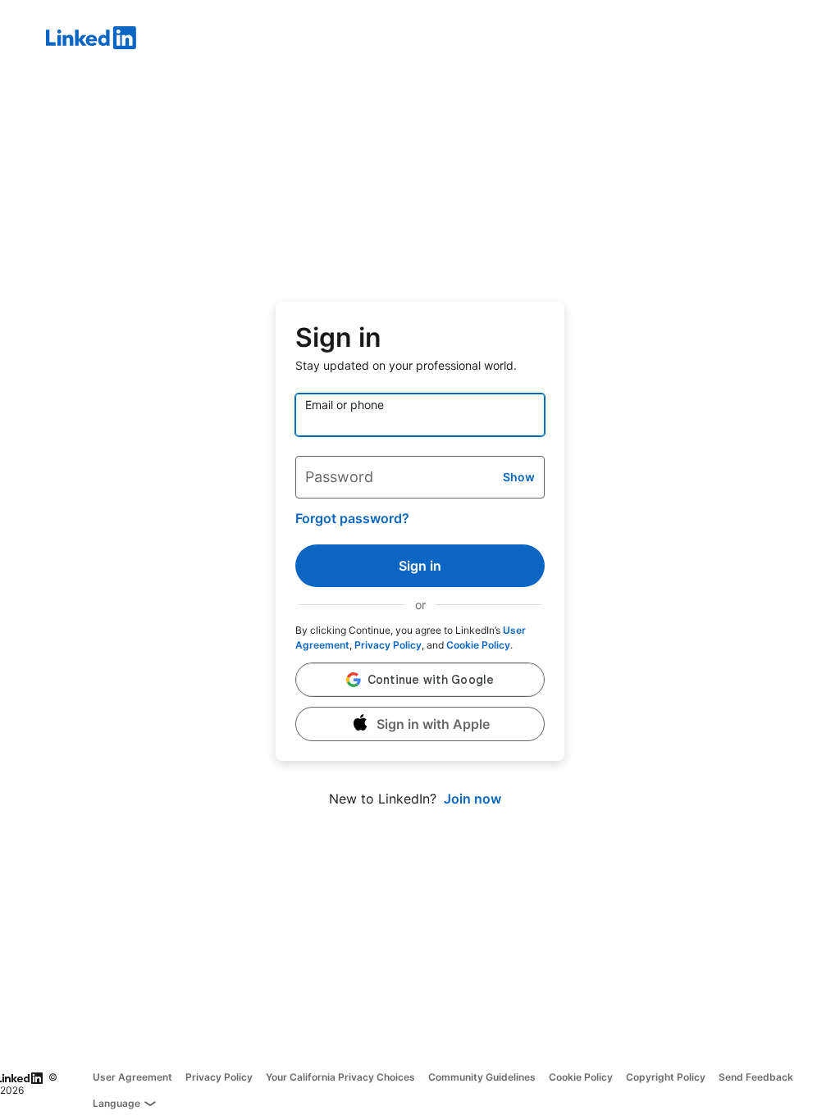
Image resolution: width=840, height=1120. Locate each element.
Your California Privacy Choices (340, 1077)
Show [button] (519, 477)
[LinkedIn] (443, 40)
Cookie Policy (478, 645)
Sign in (420, 566)
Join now (472, 798)
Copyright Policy (665, 1077)
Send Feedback (756, 1077)
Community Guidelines (482, 1077)
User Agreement (132, 1077)
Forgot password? (352, 518)
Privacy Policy (388, 645)
